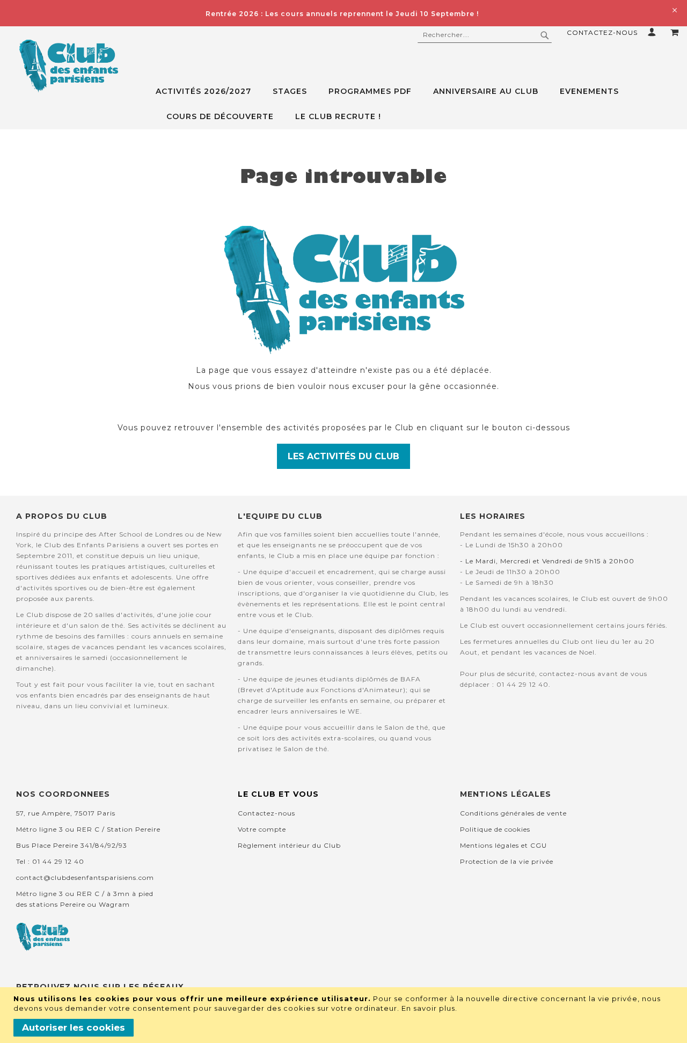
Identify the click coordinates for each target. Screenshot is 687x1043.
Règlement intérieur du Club (289, 845)
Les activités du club (343, 456)
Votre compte (262, 829)
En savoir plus (428, 1008)
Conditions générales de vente (513, 813)
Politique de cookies (495, 829)
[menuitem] (209, 91)
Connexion (654, 32)
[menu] (417, 104)
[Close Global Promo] (673, 9)
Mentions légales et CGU (503, 845)
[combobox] (485, 35)
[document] (344, 1015)
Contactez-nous (602, 32)
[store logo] (68, 66)
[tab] (417, 104)
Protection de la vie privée (506, 861)
